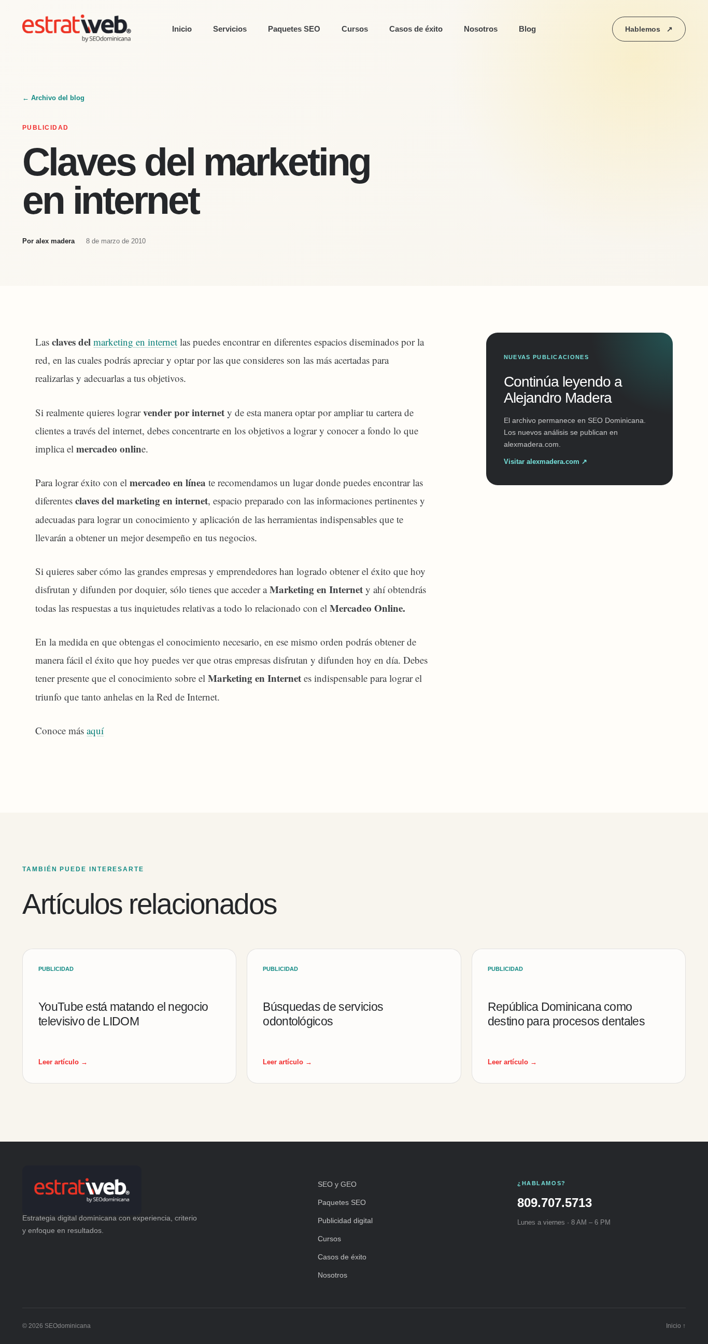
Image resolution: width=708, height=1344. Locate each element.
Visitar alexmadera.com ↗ (545, 461)
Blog (527, 28)
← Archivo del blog (53, 98)
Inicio (182, 28)
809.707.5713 (554, 1203)
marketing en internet (135, 341)
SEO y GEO (337, 1184)
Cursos (355, 28)
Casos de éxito (416, 28)
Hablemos (649, 29)
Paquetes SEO (294, 28)
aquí (95, 730)
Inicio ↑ (676, 1325)
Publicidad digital (345, 1220)
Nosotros (481, 28)
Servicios (230, 28)
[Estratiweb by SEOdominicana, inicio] (79, 29)
